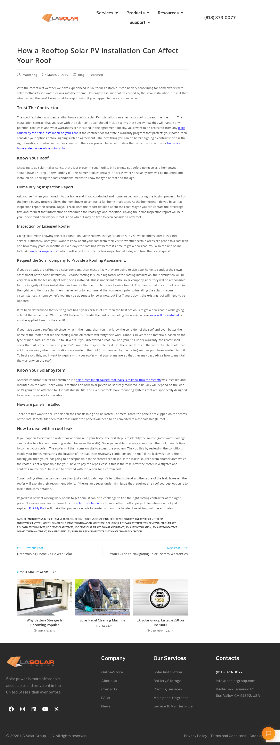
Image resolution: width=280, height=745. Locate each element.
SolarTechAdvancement (32, 531)
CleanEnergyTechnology (66, 518)
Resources (168, 12)
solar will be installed (164, 315)
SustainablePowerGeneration (123, 531)
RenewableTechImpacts (31, 527)
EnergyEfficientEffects (149, 518)
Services (104, 12)
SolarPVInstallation (138, 527)
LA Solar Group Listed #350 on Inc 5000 (160, 622)
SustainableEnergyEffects (88, 531)
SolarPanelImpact (113, 527)
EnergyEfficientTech (29, 523)
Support (138, 22)
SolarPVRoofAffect (165, 527)
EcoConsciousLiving (96, 518)
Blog (81, 75)
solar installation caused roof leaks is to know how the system (118, 380)
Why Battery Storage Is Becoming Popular (45, 622)
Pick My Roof (37, 508)
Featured (96, 75)
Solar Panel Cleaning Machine (102, 620)
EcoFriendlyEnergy (122, 518)
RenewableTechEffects (134, 523)
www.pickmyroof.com (44, 251)
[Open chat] (268, 733)
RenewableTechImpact (162, 523)
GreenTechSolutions (106, 523)
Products (135, 12)
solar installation (87, 503)
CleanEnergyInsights (37, 518)
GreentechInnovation (78, 523)
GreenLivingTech (53, 523)
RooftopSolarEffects (59, 527)
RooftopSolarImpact (87, 527)
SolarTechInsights (59, 531)
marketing (30, 75)
